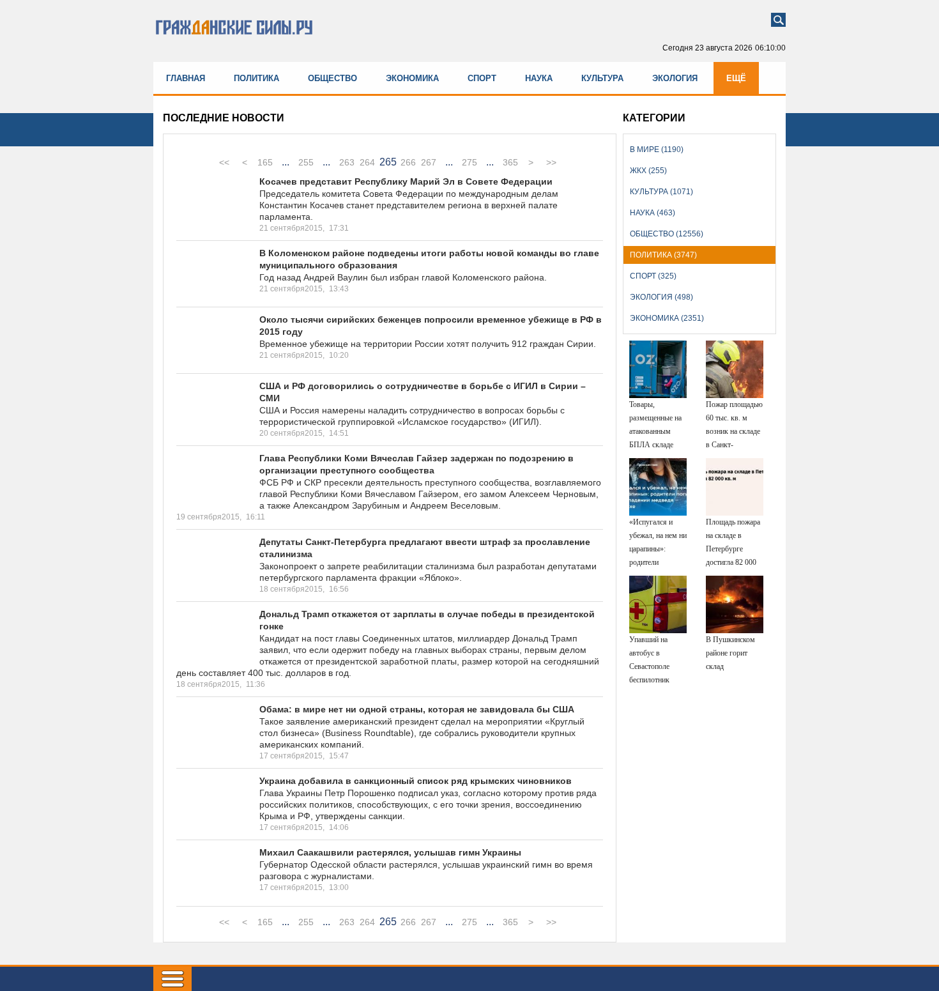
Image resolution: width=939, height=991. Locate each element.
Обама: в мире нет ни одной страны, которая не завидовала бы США (416, 709)
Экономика (412, 78)
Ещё (736, 78)
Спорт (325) (653, 276)
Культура (602, 78)
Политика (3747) (663, 254)
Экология (675, 78)
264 (367, 162)
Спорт (482, 78)
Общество (332, 78)
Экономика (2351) (667, 318)
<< (224, 162)
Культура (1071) (661, 191)
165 (265, 162)
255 (306, 162)
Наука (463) (652, 212)
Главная (185, 78)
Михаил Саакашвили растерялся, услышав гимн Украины (390, 852)
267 (428, 162)
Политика (256, 78)
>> (551, 162)
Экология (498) (661, 297)
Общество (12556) (666, 233)
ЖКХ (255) (648, 170)
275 (469, 162)
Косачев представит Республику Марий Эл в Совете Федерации (406, 181)
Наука (539, 78)
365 (510, 162)
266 (408, 162)
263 (347, 162)
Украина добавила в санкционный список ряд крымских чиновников (415, 781)
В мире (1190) (656, 149)
